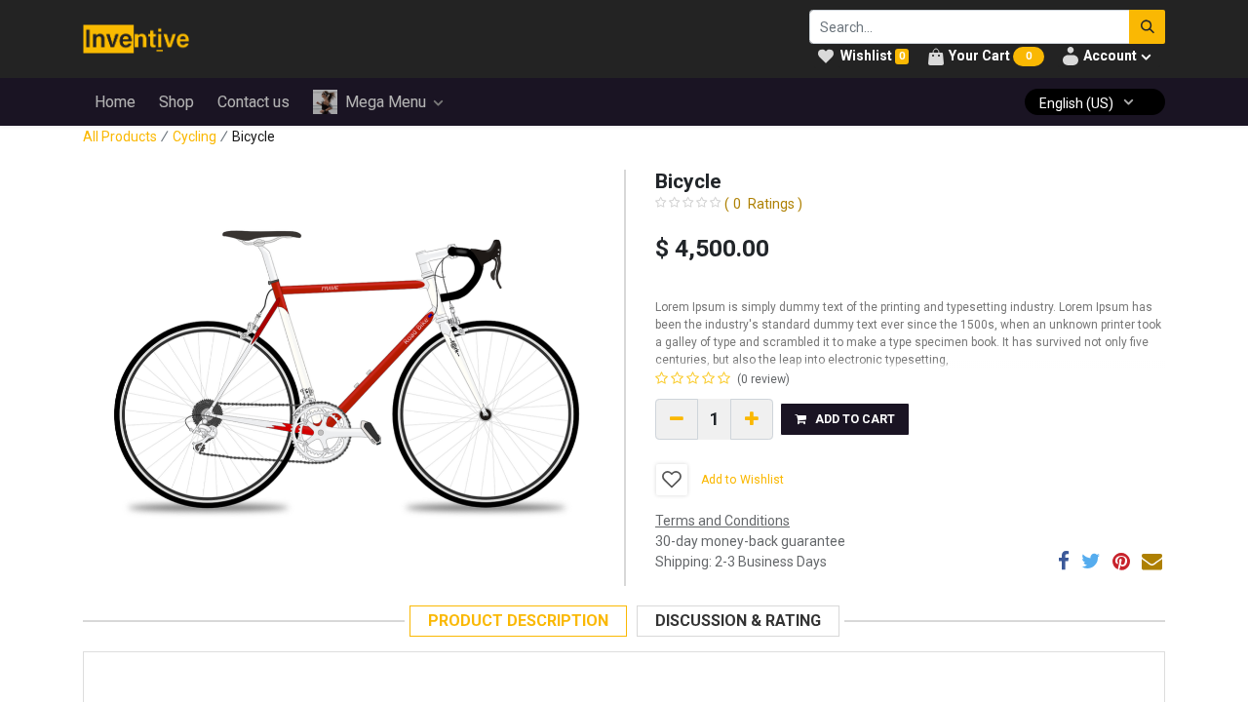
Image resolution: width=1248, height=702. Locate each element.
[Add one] (751, 419)
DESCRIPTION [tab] (518, 620)
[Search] (1147, 27)
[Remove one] (676, 419)
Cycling (194, 136)
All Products (120, 136)
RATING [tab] (738, 620)
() (763, 204)
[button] (845, 419)
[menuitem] (115, 102)
